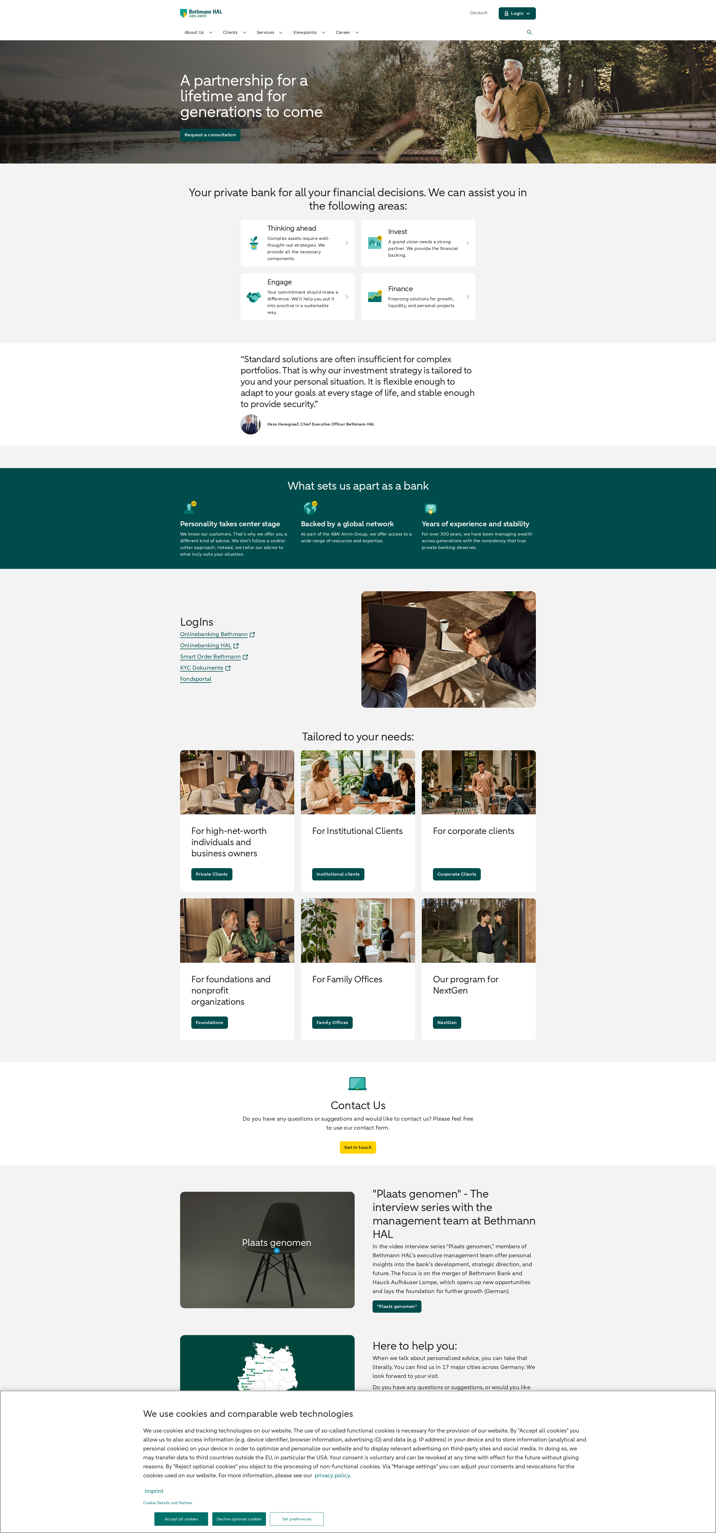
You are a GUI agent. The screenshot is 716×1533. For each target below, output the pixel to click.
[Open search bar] (530, 32)
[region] (358, 1462)
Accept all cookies (181, 1519)
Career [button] (343, 32)
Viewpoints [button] (305, 32)
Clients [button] (230, 32)
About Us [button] (194, 32)
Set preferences (296, 1519)
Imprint (154, 1491)
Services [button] (265, 32)
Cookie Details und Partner (167, 1503)
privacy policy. (333, 1475)
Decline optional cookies (239, 1519)
